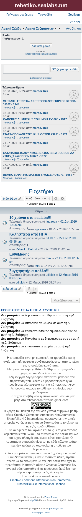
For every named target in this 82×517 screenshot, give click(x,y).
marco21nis (40, 91)
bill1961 (51, 238)
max (48, 258)
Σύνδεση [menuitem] (74, 14)
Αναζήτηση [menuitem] (73, 28)
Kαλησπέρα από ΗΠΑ (28, 234)
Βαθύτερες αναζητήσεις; (41, 78)
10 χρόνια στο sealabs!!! (30, 218)
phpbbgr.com (56, 508)
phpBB (33, 500)
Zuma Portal (50, 497)
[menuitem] (37, 513)
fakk (37, 266)
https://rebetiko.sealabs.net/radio (41, 54)
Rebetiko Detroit (26, 249)
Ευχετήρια (41, 191)
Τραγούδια (45, 14)
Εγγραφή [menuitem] (74, 21)
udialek (50, 274)
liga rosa (51, 221)
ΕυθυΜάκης (19, 254)
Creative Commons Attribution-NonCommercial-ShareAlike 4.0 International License (41, 482)
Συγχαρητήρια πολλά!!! (29, 271)
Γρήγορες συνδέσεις (19, 14)
